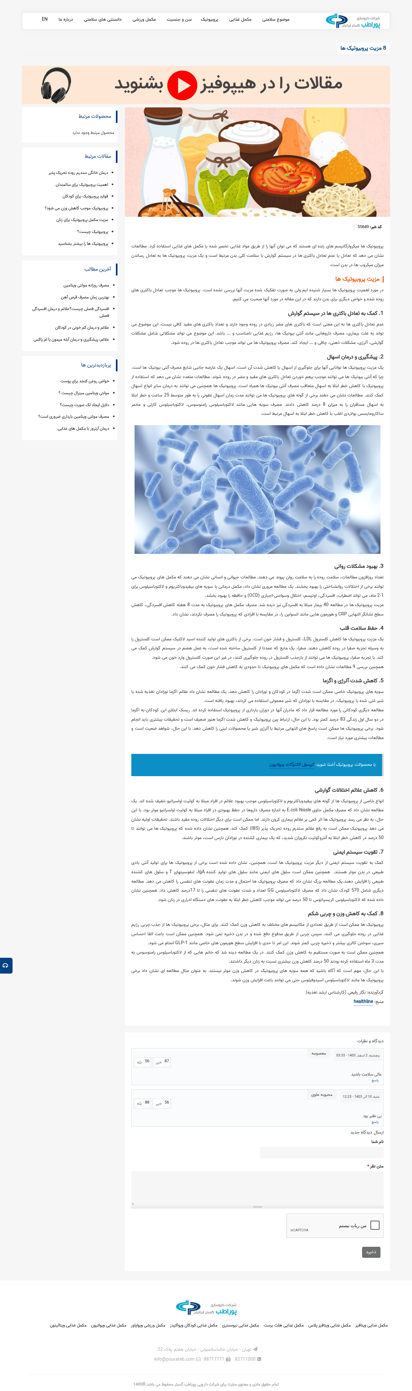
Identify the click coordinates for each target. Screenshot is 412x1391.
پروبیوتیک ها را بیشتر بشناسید (83, 243)
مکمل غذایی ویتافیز (371, 1325)
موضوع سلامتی (275, 19)
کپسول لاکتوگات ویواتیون (291, 764)
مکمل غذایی (239, 19)
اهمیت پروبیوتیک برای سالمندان (82, 184)
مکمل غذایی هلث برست (284, 1325)
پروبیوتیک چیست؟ (92, 231)
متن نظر (375, 1166)
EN (45, 19)
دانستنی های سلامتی (102, 19)
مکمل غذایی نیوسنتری (240, 1325)
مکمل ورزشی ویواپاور (148, 1325)
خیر (159, 1062)
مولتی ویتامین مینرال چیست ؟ (84, 393)
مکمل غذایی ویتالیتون (68, 1325)
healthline (363, 1002)
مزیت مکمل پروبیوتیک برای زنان (82, 219)
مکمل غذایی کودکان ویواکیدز (194, 1325)
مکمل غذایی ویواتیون (108, 1325)
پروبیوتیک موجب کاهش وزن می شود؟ (76, 208)
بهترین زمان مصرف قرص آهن (85, 297)
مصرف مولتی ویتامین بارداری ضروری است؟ (73, 416)
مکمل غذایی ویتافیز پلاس (329, 1325)
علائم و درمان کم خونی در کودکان (82, 327)
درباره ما (65, 19)
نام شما (377, 1141)
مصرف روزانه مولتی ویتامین (86, 285)
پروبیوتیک (209, 19)
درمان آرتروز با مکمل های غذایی (83, 428)
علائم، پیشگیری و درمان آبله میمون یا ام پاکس (71, 339)
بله (139, 1062)
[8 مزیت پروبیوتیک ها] (257, 162)
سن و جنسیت (178, 19)
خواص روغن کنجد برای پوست (85, 381)
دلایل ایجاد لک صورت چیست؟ (84, 405)
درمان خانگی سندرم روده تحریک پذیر (78, 172)
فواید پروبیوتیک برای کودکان (85, 196)
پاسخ (375, 1080)
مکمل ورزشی (143, 19)
